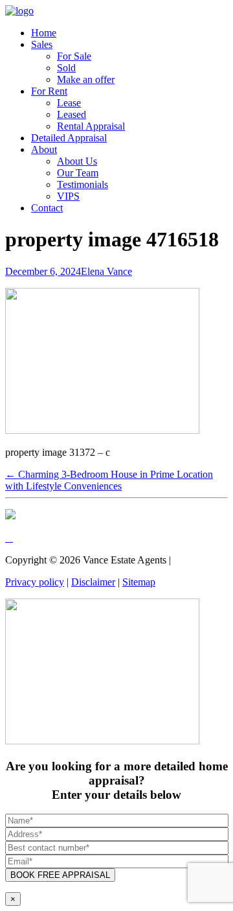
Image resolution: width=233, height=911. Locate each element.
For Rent (49, 91)
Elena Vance (106, 271)
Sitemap (138, 581)
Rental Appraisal (91, 126)
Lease (69, 102)
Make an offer (86, 79)
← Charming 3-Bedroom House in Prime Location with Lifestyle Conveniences (109, 480)
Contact (47, 207)
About (44, 149)
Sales (41, 44)
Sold (66, 67)
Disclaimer (93, 581)
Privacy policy (34, 581)
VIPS (68, 196)
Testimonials (82, 184)
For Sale (74, 56)
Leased (71, 114)
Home (43, 32)
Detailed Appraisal (69, 137)
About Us (77, 161)
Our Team (77, 172)
